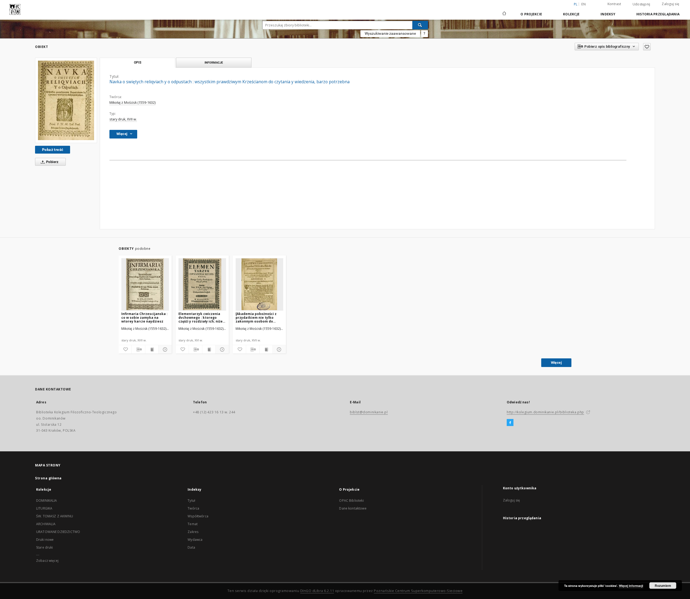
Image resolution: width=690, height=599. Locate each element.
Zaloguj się (670, 4)
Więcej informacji (631, 586)
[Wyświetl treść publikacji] (151, 349)
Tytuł (191, 500)
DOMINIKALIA (46, 500)
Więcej (556, 363)
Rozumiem (663, 585)
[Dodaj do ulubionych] (647, 46)
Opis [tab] (137, 62)
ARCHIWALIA (46, 524)
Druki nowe (45, 539)
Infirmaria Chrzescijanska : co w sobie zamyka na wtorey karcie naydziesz (144, 317)
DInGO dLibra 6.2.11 (317, 590)
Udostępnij (641, 4)
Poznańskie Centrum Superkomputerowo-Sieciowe (418, 590)
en (583, 4)
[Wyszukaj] (420, 25)
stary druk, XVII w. (123, 119)
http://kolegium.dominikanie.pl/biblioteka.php (545, 412)
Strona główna (48, 478)
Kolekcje (571, 14)
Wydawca (195, 539)
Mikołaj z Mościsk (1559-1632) (132, 102)
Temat (193, 524)
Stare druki (44, 547)
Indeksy (608, 14)
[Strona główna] (504, 14)
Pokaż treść (52, 149)
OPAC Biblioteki (351, 500)
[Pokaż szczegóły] (164, 349)
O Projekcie (531, 14)
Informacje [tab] (214, 62)
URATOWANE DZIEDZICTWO (58, 531)
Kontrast (614, 4)
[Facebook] (510, 422)
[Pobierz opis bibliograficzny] (138, 349)
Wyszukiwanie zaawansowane (390, 33)
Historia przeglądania (657, 14)
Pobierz (52, 162)
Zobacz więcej (47, 560)
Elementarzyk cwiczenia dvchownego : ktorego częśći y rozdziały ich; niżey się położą (201, 317)
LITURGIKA (44, 508)
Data (191, 547)
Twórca (193, 508)
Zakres (193, 531)
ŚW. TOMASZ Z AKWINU (54, 516)
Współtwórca (198, 516)
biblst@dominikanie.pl (369, 412)
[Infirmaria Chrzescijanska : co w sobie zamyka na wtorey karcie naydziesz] (145, 284)
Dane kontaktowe (352, 508)
